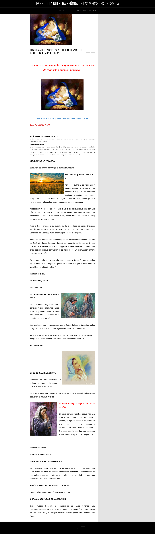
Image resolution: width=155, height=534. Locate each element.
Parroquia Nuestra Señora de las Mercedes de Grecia (77, 3)
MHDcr (83, 526)
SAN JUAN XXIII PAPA (40, 125)
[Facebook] (77, 529)
